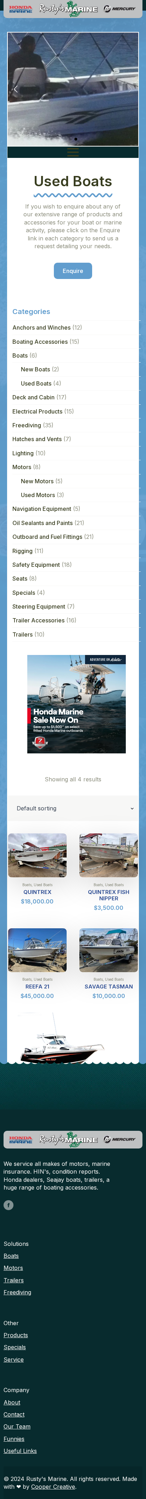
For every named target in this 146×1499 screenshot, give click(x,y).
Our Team (17, 1426)
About (12, 1402)
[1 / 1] (76, 704)
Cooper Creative (53, 1486)
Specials (23, 592)
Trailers (22, 634)
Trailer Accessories (38, 620)
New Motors (37, 481)
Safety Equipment (36, 564)
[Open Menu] (73, 152)
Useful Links (20, 1450)
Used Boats (36, 383)
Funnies (14, 1438)
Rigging (22, 550)
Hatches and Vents (37, 439)
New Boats (35, 369)
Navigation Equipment (41, 508)
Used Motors (38, 494)
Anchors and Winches (41, 327)
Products (16, 1335)
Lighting (23, 453)
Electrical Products (37, 411)
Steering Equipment (38, 606)
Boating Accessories (40, 341)
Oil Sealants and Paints (42, 522)
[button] (15, 89)
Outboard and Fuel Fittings (47, 536)
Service (14, 1359)
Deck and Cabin (33, 397)
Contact (14, 1414)
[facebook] (8, 1205)
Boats (20, 355)
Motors (21, 467)
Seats (19, 578)
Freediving (26, 425)
